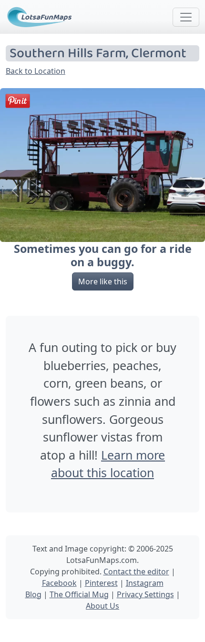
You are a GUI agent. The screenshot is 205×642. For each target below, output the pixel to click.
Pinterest (101, 583)
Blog (33, 594)
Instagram (145, 583)
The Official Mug (79, 594)
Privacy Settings (145, 594)
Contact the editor (136, 571)
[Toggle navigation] (186, 17)
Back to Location (35, 71)
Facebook (59, 583)
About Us (102, 606)
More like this (102, 281)
